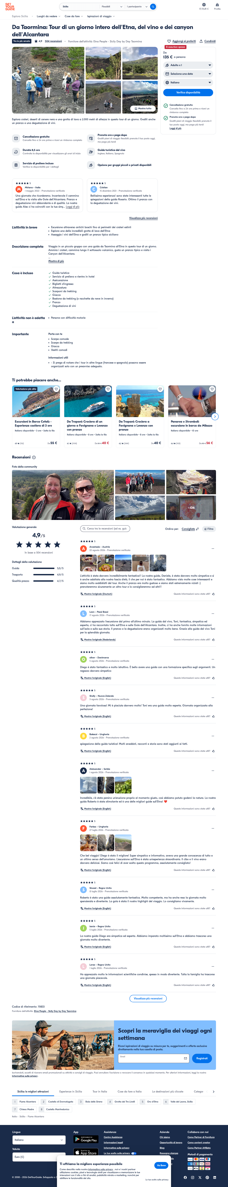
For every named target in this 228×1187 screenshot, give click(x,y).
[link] (36, 416)
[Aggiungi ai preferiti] (56, 389)
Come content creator (199, 1142)
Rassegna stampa (169, 1153)
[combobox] (190, 529)
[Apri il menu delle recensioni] (213, 548)
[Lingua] (204, 4)
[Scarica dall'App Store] (85, 1152)
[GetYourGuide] (10, 6)
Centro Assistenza (113, 1137)
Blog (162, 1147)
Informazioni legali (113, 1142)
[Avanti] (215, 416)
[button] (48, 41)
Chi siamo (165, 1137)
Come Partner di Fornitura (201, 1137)
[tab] (33, 1091)
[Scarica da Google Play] (85, 1139)
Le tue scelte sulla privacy (117, 1153)
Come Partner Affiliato (199, 1147)
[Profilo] (217, 4)
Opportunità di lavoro (171, 1142)
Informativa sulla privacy (25, 1076)
